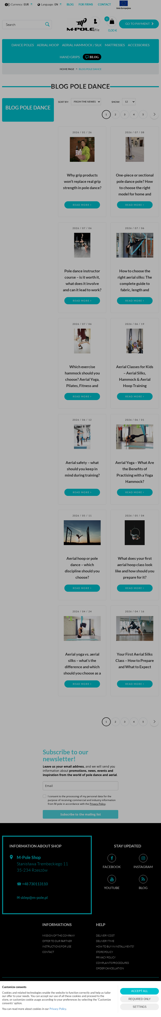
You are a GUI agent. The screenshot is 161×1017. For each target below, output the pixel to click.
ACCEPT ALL (139, 991)
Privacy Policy (57, 1008)
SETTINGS (140, 1006)
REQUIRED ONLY (140, 999)
